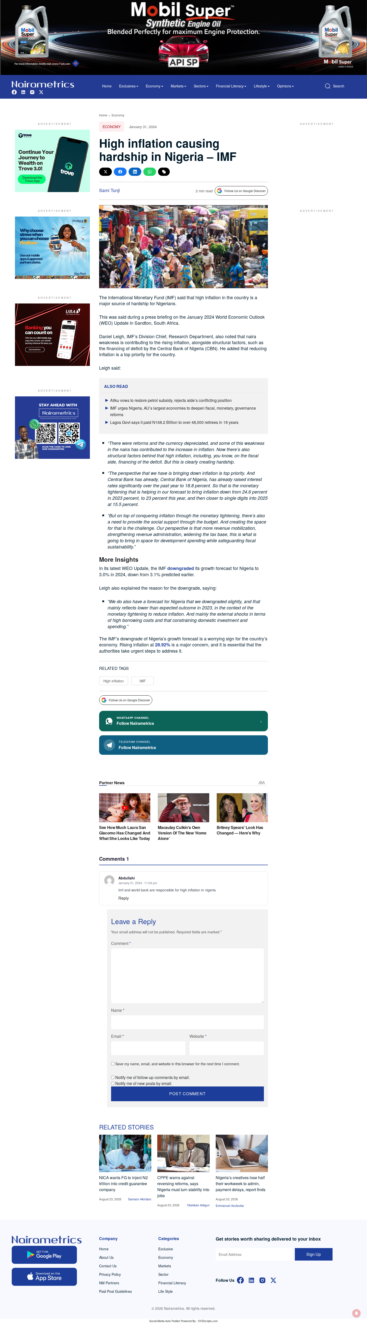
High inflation (113, 680)
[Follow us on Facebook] (14, 91)
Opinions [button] (284, 85)
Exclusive (165, 1248)
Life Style (165, 1291)
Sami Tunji (109, 190)
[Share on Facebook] (120, 172)
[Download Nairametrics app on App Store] (44, 1277)
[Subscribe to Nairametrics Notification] (357, 1313)
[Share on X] (105, 172)
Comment (121, 943)
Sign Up (313, 1254)
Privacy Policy (110, 1274)
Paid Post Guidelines (115, 1291)
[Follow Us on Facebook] (240, 1280)
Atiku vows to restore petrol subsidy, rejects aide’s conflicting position (171, 400)
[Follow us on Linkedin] (23, 91)
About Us (106, 1257)
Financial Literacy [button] (230, 85)
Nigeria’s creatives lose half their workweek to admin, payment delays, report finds (240, 1183)
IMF (143, 680)
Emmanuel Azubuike (230, 1205)
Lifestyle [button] (260, 85)
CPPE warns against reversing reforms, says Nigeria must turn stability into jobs (183, 1186)
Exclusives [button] (127, 85)
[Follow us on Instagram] (32, 91)
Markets (164, 1265)
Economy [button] (153, 85)
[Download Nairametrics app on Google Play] (44, 1255)
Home (107, 85)
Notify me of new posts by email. (143, 1083)
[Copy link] (164, 172)
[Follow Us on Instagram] (262, 1280)
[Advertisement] (314, 161)
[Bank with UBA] (52, 334)
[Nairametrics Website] (43, 83)
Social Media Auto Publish (164, 1321)
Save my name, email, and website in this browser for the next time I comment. (177, 1063)
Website (197, 1036)
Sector (163, 1274)
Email (117, 1036)
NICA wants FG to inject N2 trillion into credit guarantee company (123, 1183)
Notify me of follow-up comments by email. (152, 1077)
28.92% (162, 644)
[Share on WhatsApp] (149, 172)
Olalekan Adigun (198, 1205)
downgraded (180, 568)
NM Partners (109, 1282)
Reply (123, 898)
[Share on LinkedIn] (135, 172)
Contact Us (108, 1265)
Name (117, 1010)
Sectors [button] (200, 85)
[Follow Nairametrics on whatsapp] (52, 427)
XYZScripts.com (208, 1321)
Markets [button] (177, 85)
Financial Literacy (172, 1282)
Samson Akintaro (139, 1199)
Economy (118, 115)
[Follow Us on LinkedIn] (251, 1280)
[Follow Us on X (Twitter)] (273, 1280)
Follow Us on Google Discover (245, 191)
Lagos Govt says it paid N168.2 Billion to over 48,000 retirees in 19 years (174, 422)
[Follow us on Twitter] (41, 91)
